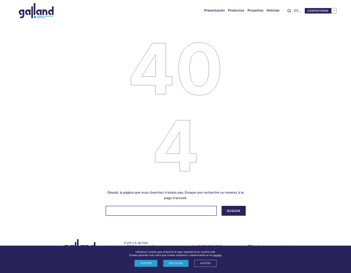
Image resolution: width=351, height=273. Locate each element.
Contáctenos (318, 10)
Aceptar (146, 263)
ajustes (217, 255)
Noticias (273, 10)
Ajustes (205, 263)
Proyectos (255, 10)
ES (296, 10)
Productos (236, 10)
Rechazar (176, 263)
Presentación (214, 10)
